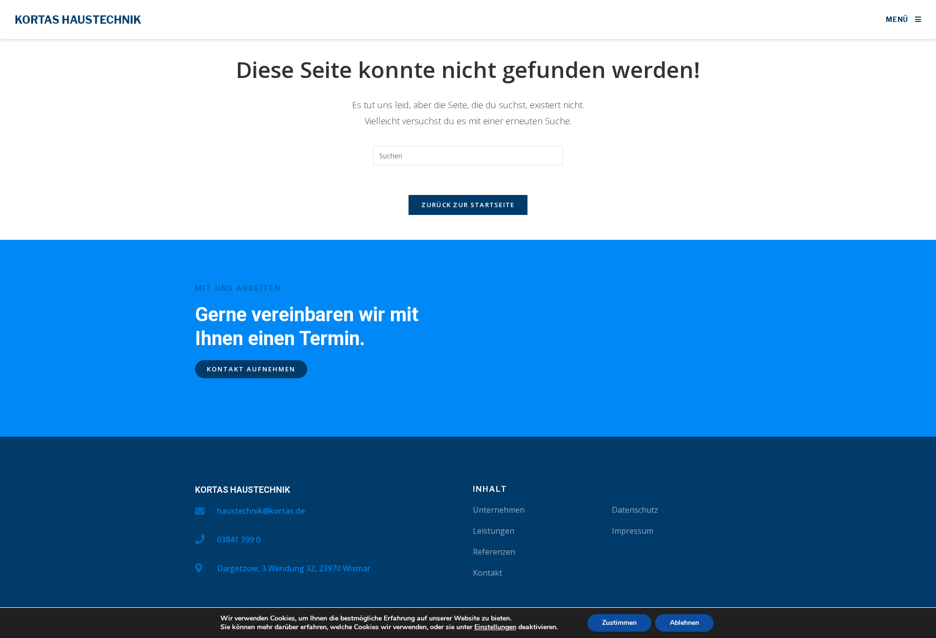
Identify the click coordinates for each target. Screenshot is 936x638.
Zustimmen (619, 622)
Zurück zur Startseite (467, 204)
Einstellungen (495, 627)
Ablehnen (684, 622)
